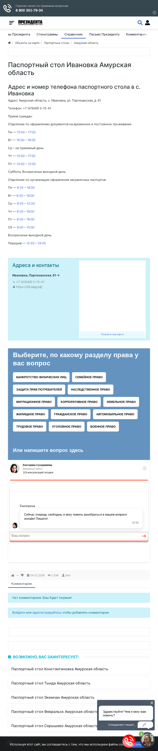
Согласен (140, 744)
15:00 (21, 132)
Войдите (18, 612)
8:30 (20, 188)
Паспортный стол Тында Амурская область (50, 683)
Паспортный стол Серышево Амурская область (54, 726)
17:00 (32, 132)
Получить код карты (112, 334)
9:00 (20, 227)
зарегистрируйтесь (46, 612)
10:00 (20, 164)
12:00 (32, 164)
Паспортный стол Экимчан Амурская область (52, 697)
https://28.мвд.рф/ (29, 287)
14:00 (42, 243)
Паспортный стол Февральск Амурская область (54, 711)
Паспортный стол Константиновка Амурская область (59, 669)
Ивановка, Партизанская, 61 (34, 275)
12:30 (31, 203)
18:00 (31, 140)
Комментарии (21, 584)
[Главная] (9, 42)
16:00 (20, 140)
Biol (68, 575)
